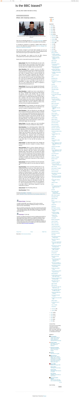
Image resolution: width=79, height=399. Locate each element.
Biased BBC (53, 363)
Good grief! (54, 217)
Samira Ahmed (30, 194)
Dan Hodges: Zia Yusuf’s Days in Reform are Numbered (55, 344)
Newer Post (19, 231)
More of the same (55, 222)
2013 (52, 319)
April (53, 49)
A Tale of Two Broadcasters (55, 216)
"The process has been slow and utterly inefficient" (56, 260)
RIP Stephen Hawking (56, 207)
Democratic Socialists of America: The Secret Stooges (55, 349)
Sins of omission (55, 251)
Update (53, 160)
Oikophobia (54, 101)
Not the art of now (55, 169)
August (53, 42)
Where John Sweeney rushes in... (56, 111)
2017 (52, 312)
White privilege (54, 198)
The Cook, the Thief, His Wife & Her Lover (56, 287)
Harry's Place (53, 366)
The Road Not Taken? (56, 226)
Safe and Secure (55, 87)
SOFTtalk (53, 148)
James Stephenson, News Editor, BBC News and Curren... (57, 143)
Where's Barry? (55, 119)
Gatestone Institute (55, 347)
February (54, 308)
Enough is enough (55, 74)
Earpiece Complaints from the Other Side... (57, 279)
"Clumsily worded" (55, 89)
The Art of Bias (54, 117)
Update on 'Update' (55, 157)
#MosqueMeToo (55, 273)
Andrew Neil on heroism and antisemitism (56, 67)
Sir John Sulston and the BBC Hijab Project (56, 276)
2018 (52, 34)
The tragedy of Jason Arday (56, 367)
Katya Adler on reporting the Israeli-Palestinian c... (56, 177)
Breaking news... (55, 78)
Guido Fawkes (54, 342)
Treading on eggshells (56, 162)
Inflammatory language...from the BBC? (56, 107)
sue (52, 20)
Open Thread (54, 60)
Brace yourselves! (55, 124)
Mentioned (54, 206)
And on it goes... (55, 113)
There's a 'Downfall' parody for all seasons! (56, 164)
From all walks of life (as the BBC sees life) (56, 290)
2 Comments (29, 192)
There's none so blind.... (56, 229)
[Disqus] (31, 214)
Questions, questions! (56, 127)
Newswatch (40, 40)
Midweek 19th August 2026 (55, 364)
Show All (60, 382)
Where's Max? (54, 300)
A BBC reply (54, 155)
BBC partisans (54, 285)
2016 (52, 314)
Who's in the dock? (55, 103)
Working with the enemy (56, 227)
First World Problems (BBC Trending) (56, 249)
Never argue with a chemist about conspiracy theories (56, 192)
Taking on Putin (55, 182)
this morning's (35, 40)
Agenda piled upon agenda (55, 115)
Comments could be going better (55, 64)
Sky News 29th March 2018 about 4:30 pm (56, 70)
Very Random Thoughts (56, 168)
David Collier (53, 369)
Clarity (53, 91)
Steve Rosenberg (36, 194)
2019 (52, 32)
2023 (52, 25)
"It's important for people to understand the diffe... (56, 186)
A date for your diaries (56, 146)
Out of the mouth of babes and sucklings (56, 99)
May (53, 47)
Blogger (44, 395)
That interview (54, 86)
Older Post (44, 231)
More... (53, 184)
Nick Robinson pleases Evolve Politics (56, 266)
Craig (53, 19)
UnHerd (52, 352)
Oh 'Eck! (53, 189)
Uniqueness (54, 204)
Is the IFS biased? (55, 153)
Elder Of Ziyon (54, 355)
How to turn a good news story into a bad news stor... (56, 242)
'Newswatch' (22, 194)
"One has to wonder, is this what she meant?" (56, 263)
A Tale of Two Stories (56, 129)
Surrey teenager (55, 105)
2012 (52, 320)
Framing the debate (55, 126)
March (53, 50)
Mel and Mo (54, 62)
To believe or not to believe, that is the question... (56, 57)
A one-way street (55, 122)
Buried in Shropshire (55, 219)
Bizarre (53, 200)
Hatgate (53, 138)
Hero (52, 76)
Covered (53, 84)
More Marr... (54, 234)
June (53, 45)
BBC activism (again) (56, 195)
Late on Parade (55, 221)
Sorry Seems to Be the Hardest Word (56, 237)
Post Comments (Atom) (26, 233)
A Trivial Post (54, 252)
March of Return (55, 52)
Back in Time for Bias (56, 254)
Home (31, 231)
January (53, 310)
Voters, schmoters (55, 224)
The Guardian (53, 336)
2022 (52, 27)
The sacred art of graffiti (55, 353)
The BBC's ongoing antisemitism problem (56, 55)
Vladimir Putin (42, 194)
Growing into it (54, 80)
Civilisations (54, 306)
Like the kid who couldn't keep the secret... (56, 271)
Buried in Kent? (55, 158)
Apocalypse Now (55, 196)
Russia (25, 194)
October (53, 39)
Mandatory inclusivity (56, 233)
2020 (52, 30)
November (54, 37)
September (54, 40)
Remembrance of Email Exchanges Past (56, 246)
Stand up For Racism (56, 121)
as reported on (25, 47)
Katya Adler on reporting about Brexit (56, 174)
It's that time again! (55, 92)
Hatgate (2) (54, 136)
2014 (52, 317)
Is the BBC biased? (28, 5)
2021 (52, 29)
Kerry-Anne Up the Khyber (55, 257)
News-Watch (53, 373)
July (53, 44)
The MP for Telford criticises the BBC (55, 213)
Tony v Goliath (54, 304)
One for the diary (55, 171)
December (54, 35)
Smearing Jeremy (55, 231)
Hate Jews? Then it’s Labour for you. (56, 281)
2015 (52, 315)
